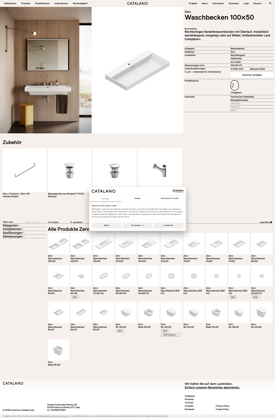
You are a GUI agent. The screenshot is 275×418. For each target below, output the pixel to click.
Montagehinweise (239, 100)
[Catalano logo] (137, 3)
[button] (10, 3)
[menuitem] (42, 3)
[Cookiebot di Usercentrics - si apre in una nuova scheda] (174, 191)
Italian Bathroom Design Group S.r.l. (55, 416)
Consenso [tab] (105, 198)
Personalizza (136, 225)
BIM (242, 110)
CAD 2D (242, 103)
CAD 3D (242, 107)
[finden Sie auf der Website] (270, 3)
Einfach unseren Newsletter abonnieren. (212, 387)
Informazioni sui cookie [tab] (170, 198)
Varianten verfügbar (252, 75)
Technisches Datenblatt (242, 96)
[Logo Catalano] (13, 383)
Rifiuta (106, 225)
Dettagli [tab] (138, 198)
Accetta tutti (168, 225)
